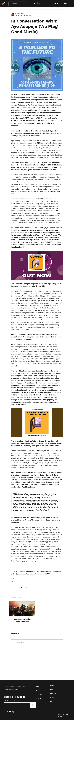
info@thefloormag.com (11, 689)
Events (52, 698)
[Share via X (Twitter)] (17, 587)
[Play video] (37, 265)
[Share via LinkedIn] (21, 587)
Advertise (52, 690)
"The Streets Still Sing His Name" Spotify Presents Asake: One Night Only (21, 620)
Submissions (53, 694)
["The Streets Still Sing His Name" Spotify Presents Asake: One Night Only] (22, 608)
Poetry (13, 581)
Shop (51, 702)
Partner (52, 685)
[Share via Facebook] (12, 587)
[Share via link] (26, 587)
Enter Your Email (9, 700)
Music (13, 578)
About (37, 686)
